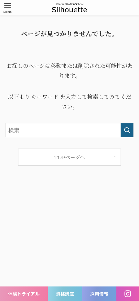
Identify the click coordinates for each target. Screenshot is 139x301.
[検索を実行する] (127, 130)
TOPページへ (69, 157)
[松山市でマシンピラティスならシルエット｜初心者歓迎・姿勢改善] (69, 8)
